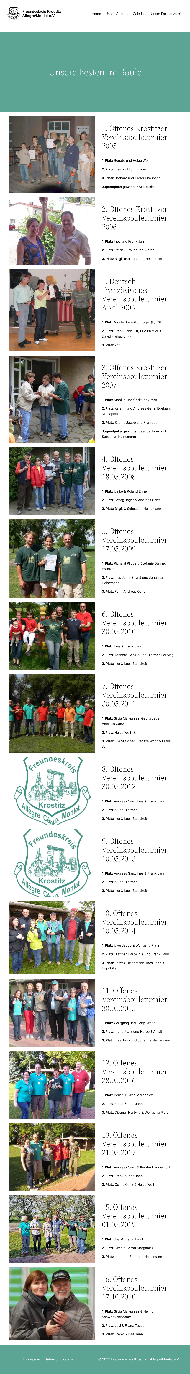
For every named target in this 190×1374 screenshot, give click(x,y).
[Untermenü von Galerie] (145, 14)
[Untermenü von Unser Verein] (127, 14)
